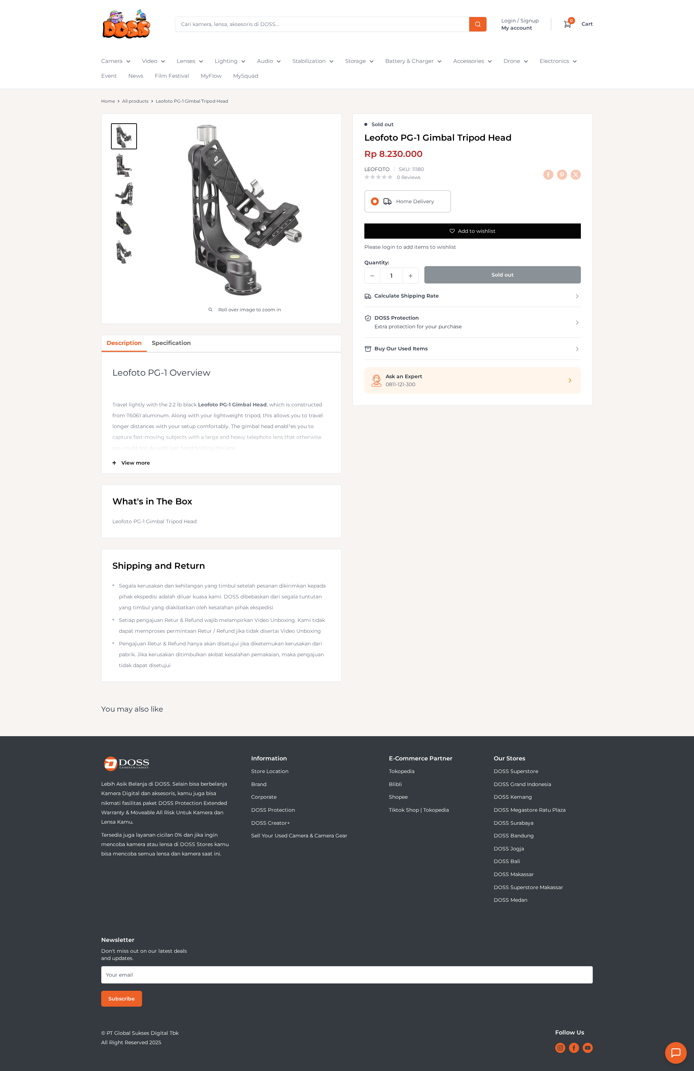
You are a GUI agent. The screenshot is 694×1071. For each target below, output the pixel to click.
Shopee (398, 797)
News (135, 75)
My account (516, 28)
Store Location (269, 771)
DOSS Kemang (513, 797)
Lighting (226, 60)
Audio (265, 60)
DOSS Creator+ (270, 823)
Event (109, 75)
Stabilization (309, 60)
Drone (512, 60)
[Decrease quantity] (372, 275)
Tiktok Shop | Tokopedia (419, 810)
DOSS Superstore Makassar (528, 887)
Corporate (264, 797)
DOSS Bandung (514, 835)
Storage (355, 60)
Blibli (395, 784)
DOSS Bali (507, 861)
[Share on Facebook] (548, 175)
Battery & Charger (409, 60)
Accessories (468, 60)
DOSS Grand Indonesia (522, 784)
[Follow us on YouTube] (588, 1048)
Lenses (186, 60)
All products (135, 101)
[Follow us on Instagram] (560, 1048)
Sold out (503, 275)
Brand (258, 784)
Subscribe (121, 998)
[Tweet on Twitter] (576, 175)
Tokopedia (402, 771)
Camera (112, 60)
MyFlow (211, 75)
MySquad (245, 75)
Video (149, 60)
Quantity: (376, 263)
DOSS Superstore (516, 771)
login (388, 247)
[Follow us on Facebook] (574, 1048)
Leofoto (377, 169)
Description (124, 343)
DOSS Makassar (514, 874)
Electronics (554, 60)
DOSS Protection (273, 810)
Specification (171, 343)
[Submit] (478, 24)
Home (108, 101)
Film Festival (172, 75)
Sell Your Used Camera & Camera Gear (299, 835)
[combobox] (331, 24)
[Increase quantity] (410, 275)
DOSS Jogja (509, 848)
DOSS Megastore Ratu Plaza (530, 810)
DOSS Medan (510, 900)
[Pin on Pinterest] (562, 175)
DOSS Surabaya (514, 823)
